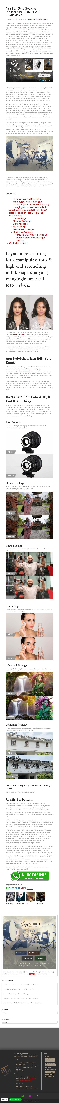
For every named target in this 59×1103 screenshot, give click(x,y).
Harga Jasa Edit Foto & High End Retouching (26, 214)
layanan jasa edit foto (26, 371)
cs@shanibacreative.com (25, 1080)
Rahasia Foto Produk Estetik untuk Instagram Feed (18, 994)
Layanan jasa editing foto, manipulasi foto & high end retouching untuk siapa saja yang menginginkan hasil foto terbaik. (31, 203)
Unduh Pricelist (49, 1076)
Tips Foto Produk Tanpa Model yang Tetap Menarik (18, 989)
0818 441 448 (32, 1078)
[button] (4, 1099)
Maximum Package (23, 232)
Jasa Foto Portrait (50, 1061)
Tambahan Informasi (42, 19)
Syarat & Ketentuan (50, 1069)
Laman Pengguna (50, 1072)
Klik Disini (31, 974)
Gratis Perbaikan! (18, 243)
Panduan (48, 1067)
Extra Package (20, 223)
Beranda (48, 1056)
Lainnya (29, 888)
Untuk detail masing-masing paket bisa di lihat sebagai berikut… (31, 237)
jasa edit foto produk (18, 335)
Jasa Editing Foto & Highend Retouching (50, 1064)
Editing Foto (32, 19)
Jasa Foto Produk (50, 1058)
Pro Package (19, 226)
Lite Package (19, 218)
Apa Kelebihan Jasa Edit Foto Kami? (28, 210)
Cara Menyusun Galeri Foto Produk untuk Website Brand (20, 998)
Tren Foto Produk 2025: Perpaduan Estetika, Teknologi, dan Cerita (23, 1003)
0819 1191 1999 (32, 1077)
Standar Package (22, 221)
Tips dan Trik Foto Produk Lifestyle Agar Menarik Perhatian (20, 985)
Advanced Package (23, 229)
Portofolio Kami (50, 1074)
